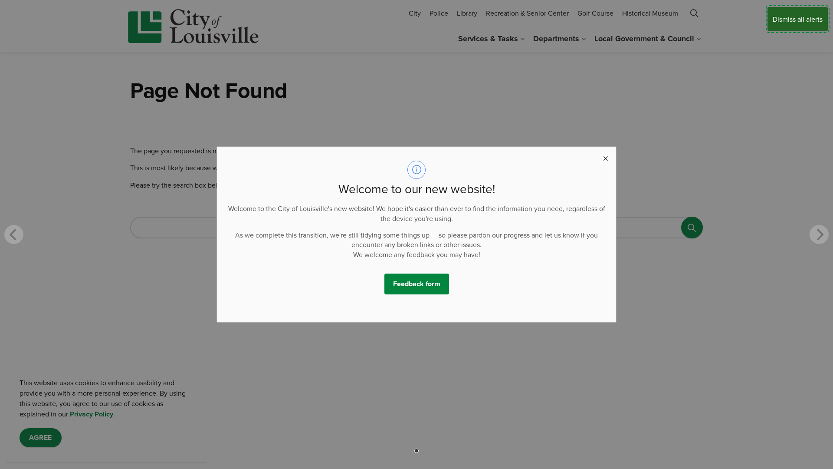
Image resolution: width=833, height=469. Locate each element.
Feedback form (416, 284)
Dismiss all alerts (798, 19)
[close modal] (605, 157)
